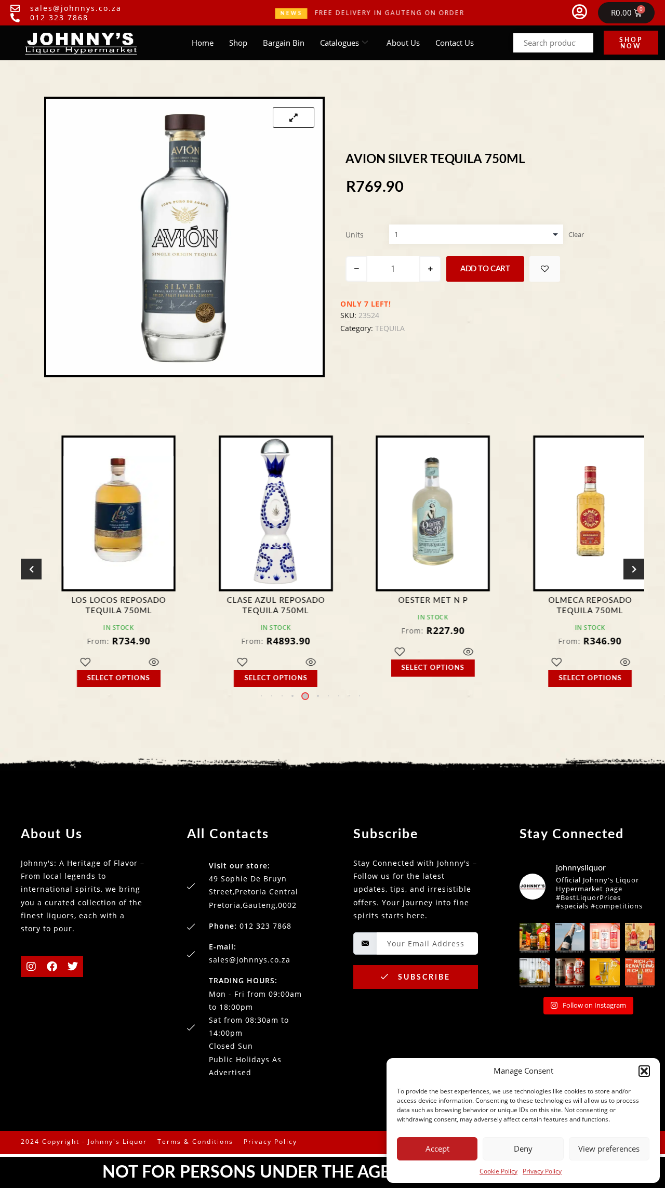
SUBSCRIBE (422, 977)
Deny (523, 1148)
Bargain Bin (283, 42)
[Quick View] (132, 663)
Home (203, 42)
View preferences (609, 1148)
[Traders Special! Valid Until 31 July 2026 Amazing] (640, 973)
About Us (403, 42)
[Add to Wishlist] (544, 269)
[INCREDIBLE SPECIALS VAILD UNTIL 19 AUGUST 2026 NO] (535, 973)
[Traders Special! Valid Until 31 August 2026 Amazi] (535, 938)
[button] (644, 1071)
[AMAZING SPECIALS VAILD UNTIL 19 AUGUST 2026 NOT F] (605, 973)
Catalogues (339, 42)
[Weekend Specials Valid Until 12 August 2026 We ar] (605, 938)
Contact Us (454, 42)
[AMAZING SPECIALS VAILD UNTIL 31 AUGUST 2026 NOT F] (570, 938)
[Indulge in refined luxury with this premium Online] (640, 938)
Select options (96, 678)
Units (354, 235)
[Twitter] (72, 966)
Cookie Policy (498, 1171)
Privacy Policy (542, 1171)
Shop (238, 42)
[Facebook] (52, 966)
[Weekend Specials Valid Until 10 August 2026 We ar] (570, 973)
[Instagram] (31, 966)
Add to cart (485, 269)
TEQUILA (390, 328)
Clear (576, 234)
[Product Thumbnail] (293, 117)
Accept (437, 1148)
